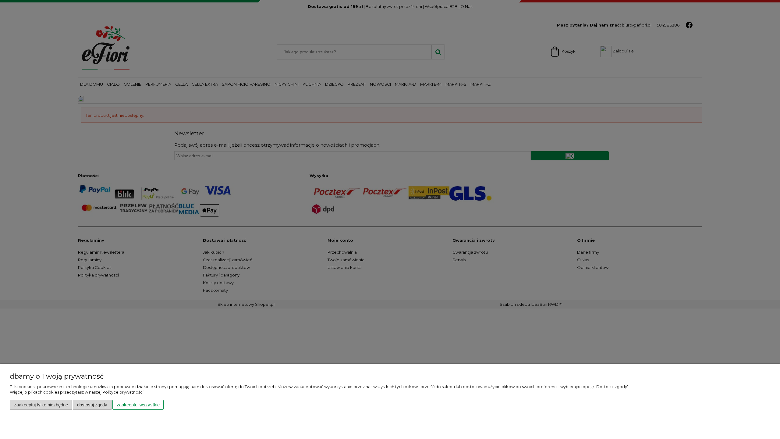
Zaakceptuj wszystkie (138, 404)
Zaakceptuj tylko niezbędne (41, 404)
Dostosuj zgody (92, 404)
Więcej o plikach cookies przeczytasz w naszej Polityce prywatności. (77, 392)
